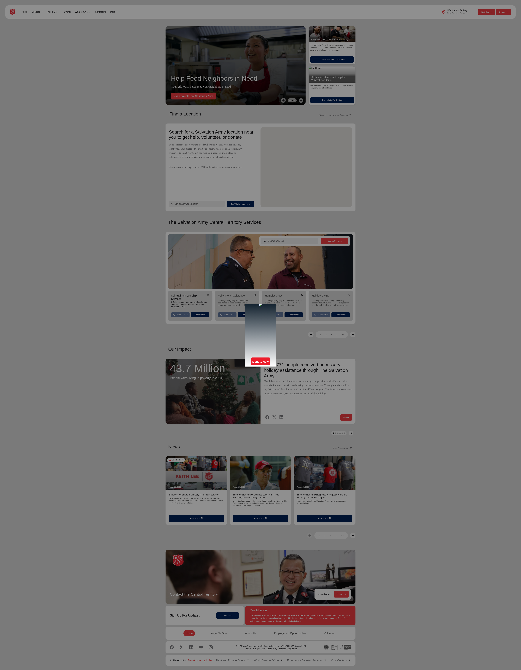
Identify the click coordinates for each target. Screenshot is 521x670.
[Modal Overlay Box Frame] (260, 335)
